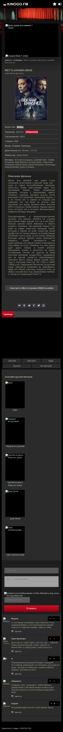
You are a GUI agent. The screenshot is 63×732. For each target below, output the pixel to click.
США (16, 141)
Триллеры (26, 146)
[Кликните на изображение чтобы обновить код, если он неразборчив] (31, 595)
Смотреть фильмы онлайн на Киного (15, 4)
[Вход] (59, 4)
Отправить (31, 608)
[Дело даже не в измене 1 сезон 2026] (31, 38)
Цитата (18, 631)
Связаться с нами (10, 728)
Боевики (18, 60)
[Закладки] (54, 4)
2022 (22, 136)
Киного (8, 60)
